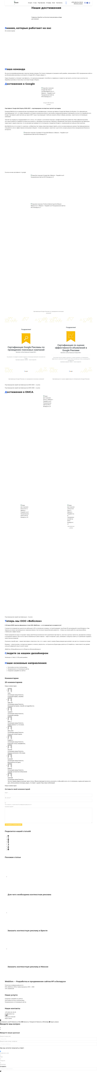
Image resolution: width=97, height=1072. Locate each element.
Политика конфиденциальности (14, 985)
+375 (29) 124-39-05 (77, 2)
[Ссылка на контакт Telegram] (87, 3)
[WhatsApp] (8, 841)
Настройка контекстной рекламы (17, 667)
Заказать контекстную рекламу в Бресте (28, 931)
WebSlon (9, 3)
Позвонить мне (4, 1053)
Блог (53, 2)
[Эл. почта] (8, 849)
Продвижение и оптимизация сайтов (18, 669)
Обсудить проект (78, 3)
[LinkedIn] (8, 839)
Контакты (59, 2)
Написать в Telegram (29, 1022)
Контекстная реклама (51, 17)
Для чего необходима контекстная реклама (29, 894)
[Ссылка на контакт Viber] (85, 3)
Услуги (30, 2)
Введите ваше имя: (5, 1036)
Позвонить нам (5, 1022)
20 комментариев (10, 31)
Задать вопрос (54, 1022)
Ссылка (30, 617)
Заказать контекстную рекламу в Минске (28, 967)
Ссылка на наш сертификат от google (15, 172)
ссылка (38, 385)
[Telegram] (8, 844)
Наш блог (40, 17)
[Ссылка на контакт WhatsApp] (89, 3)
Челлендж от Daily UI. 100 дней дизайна (16, 657)
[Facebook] (8, 836)
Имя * (6, 792)
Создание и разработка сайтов (16, 670)
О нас (35, 2)
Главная (33, 17)
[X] (8, 837)
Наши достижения (10, 1016)
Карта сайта (8, 1018)
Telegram (2, 1060)
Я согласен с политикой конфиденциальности (18, 804)
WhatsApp (3, 1064)
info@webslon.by (9, 1014)
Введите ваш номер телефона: (8, 1041)
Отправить (3, 1066)
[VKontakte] (8, 846)
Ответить (21, 695)
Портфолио (41, 2)
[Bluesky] (8, 848)
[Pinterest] (8, 843)
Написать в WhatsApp (42, 1022)
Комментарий (9, 806)
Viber (1, 1057)
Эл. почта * (8, 797)
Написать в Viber (16, 1022)
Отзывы (48, 2)
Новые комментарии (11, 686)
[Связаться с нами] (0, 1020)
